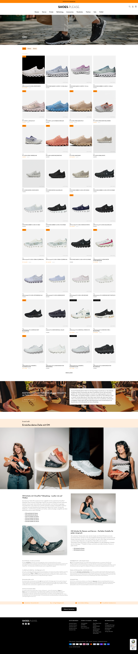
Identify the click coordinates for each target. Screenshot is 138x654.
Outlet (101, 12)
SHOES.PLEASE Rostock (96, 627)
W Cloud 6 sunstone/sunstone (54, 155)
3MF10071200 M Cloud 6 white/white (31, 86)
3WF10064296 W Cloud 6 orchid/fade (79, 295)
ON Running (28, 562)
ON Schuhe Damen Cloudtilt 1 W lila (79, 86)
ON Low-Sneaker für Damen (32, 516)
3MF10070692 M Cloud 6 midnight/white (80, 224)
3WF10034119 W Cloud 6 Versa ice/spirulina (33, 259)
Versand (90, 641)
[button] (130, 6)
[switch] (133, 648)
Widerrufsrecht (72, 641)
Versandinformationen (109, 626)
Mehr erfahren (29, 399)
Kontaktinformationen (102, 641)
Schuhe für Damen (73, 623)
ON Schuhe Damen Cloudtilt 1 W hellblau (56, 86)
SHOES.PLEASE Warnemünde (96, 630)
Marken (88, 12)
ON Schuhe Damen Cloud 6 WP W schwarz (80, 259)
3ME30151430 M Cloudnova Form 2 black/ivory (101, 330)
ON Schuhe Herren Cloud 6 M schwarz (56, 224)
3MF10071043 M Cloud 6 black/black (102, 224)
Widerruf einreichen (69, 609)
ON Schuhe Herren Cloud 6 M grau (31, 224)
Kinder (51, 12)
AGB (87, 641)
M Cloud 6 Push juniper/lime (29, 155)
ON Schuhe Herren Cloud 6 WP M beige (79, 190)
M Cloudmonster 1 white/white (30, 190)
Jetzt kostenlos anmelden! (84, 624)
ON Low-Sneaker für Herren (32, 518)
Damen (37, 12)
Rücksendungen (108, 628)
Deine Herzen (84, 626)
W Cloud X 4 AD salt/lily (28, 120)
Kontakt (106, 623)
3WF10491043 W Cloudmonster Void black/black (102, 366)
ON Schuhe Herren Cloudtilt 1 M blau (103, 86)
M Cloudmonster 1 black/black (54, 190)
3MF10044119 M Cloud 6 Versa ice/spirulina (56, 259)
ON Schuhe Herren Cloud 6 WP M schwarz (104, 190)
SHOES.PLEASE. (76, 646)
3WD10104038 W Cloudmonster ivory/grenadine (101, 260)
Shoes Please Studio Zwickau (97, 624)
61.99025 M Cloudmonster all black (55, 329)
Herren (44, 12)
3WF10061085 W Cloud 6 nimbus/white (55, 295)
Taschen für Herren (73, 628)
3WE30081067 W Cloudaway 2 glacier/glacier (29, 366)
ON (70, 562)
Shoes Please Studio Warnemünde (97, 633)
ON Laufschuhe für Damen (31, 513)
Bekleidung (59, 12)
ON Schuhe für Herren (79, 550)
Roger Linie (95, 581)
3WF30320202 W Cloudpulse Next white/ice (104, 295)
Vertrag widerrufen (109, 631)
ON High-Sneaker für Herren (32, 521)
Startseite (24, 33)
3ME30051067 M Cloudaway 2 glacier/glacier (77, 366)
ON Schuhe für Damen (79, 548)
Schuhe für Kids (72, 629)
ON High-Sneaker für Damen (32, 519)
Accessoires (70, 12)
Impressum (95, 641)
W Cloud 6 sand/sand (75, 155)
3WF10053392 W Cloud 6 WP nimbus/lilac (32, 295)
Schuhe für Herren (73, 626)
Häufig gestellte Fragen (110, 625)
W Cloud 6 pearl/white (99, 155)
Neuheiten (72, 1)
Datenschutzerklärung (80, 641)
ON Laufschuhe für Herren (31, 514)
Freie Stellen (107, 629)
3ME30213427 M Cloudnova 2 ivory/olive (80, 329)
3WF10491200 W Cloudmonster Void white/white (55, 366)
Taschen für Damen (73, 625)
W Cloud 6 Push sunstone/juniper (102, 120)
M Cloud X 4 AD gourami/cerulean (55, 120)
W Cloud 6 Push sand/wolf (77, 120)
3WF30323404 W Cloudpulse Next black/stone (30, 330)
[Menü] (136, 640)
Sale (95, 12)
